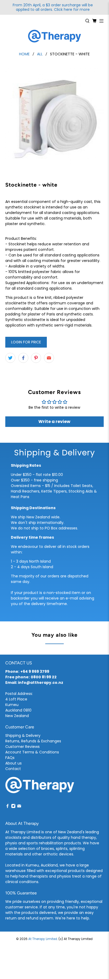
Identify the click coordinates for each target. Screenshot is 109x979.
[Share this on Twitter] (10, 358)
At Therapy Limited (42, 939)
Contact (13, 768)
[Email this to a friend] (49, 358)
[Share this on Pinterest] (36, 358)
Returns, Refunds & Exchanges (33, 741)
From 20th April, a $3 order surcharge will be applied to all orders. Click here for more (53, 7)
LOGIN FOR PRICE (26, 342)
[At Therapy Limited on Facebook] (7, 807)
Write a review (54, 421)
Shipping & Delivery (22, 735)
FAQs (10, 757)
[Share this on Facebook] (23, 358)
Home (24, 54)
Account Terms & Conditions (32, 752)
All (40, 54)
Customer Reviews (22, 746)
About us (13, 763)
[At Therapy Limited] (54, 36)
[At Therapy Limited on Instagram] (13, 807)
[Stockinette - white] (54, 117)
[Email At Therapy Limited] (19, 807)
